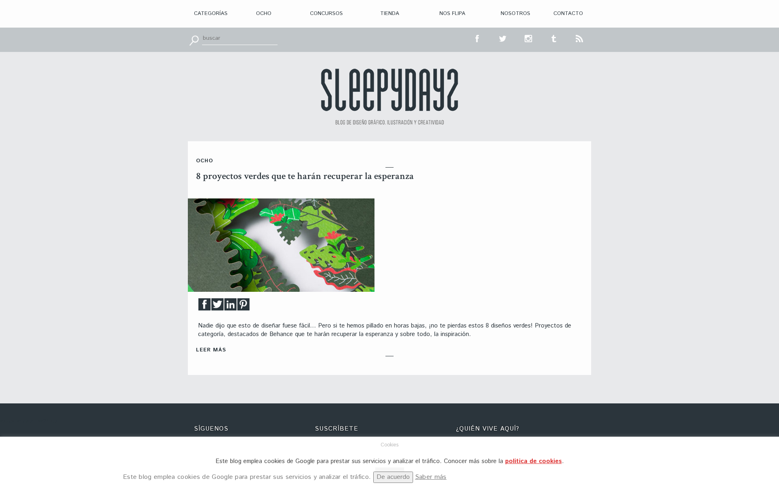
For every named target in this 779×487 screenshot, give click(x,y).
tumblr (554, 38)
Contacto (568, 13)
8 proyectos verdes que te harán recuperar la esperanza (305, 176)
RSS (580, 38)
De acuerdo (393, 477)
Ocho (263, 13)
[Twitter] (217, 306)
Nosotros (515, 13)
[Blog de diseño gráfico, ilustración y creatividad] (389, 96)
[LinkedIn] (230, 306)
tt (503, 38)
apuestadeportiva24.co (28, 421)
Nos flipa (452, 13)
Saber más (431, 477)
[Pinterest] (243, 306)
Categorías (211, 13)
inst (529, 38)
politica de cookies (533, 461)
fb (477, 38)
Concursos (326, 13)
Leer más (211, 350)
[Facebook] (204, 306)
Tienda (389, 13)
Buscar (194, 40)
